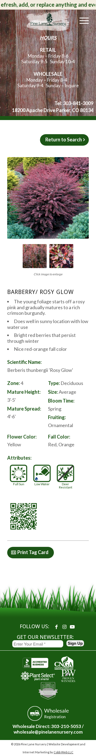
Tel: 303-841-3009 (73, 103)
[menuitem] (81, 20)
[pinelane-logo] (48, 20)
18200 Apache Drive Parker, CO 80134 (52, 110)
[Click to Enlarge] (48, 198)
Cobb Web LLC (63, 752)
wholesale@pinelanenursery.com (48, 732)
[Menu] (81, 20)
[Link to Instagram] (64, 627)
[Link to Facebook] (56, 627)
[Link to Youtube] (72, 627)
